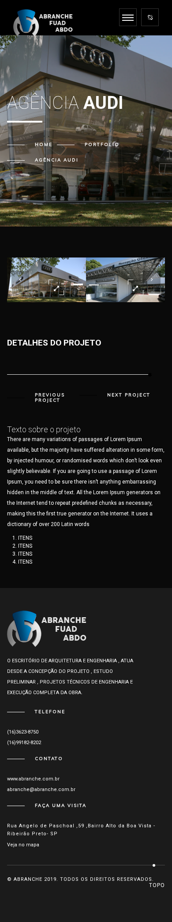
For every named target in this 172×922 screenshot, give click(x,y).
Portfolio (102, 144)
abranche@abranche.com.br (41, 789)
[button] (78, 284)
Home (43, 144)
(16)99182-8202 (24, 742)
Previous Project (50, 397)
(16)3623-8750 (22, 732)
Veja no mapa (23, 845)
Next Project (128, 395)
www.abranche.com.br (33, 779)
